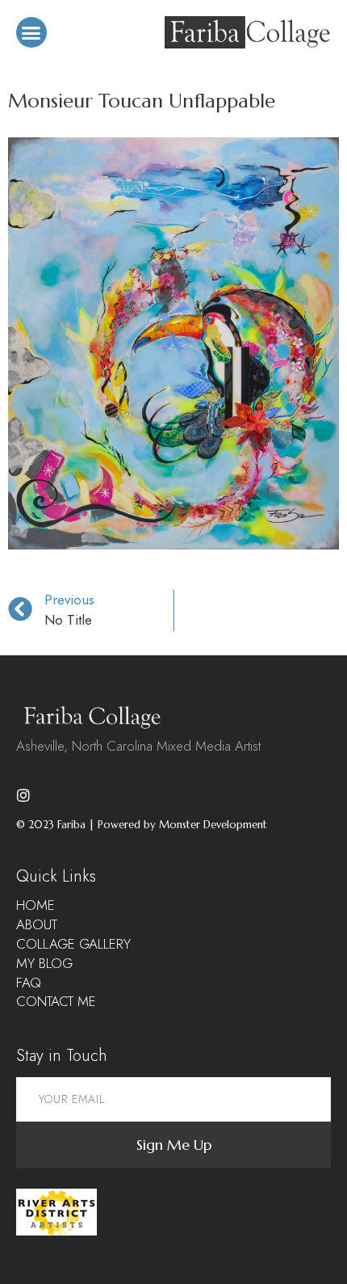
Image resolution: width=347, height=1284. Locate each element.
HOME (35, 905)
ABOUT (36, 925)
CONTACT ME (56, 1001)
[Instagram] (23, 795)
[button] (31, 32)
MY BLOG (44, 963)
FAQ (28, 983)
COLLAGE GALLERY (73, 944)
